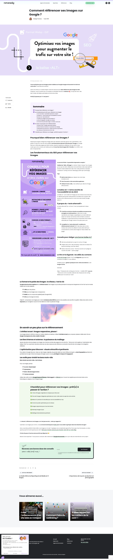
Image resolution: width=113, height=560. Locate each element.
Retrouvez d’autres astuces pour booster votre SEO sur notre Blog (59, 430)
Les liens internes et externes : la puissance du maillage (48, 127)
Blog (71, 3)
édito (55, 424)
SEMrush (58, 377)
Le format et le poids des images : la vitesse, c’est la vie (48, 121)
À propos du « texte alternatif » (43, 117)
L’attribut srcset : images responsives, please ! (46, 125)
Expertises (55, 3)
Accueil (55, 539)
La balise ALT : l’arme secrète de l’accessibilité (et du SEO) (49, 115)
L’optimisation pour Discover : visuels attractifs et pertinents (49, 128)
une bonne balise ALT (83, 237)
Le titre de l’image (62, 257)
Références (64, 3)
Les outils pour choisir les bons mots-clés (45, 130)
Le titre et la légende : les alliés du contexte (46, 120)
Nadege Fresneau (37, 18)
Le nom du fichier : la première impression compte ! (47, 113)
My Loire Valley (84, 542)
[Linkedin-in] (109, 3)
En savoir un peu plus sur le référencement (45, 123)
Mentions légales (61, 554)
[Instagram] (106, 3)
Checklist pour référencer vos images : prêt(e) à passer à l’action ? (51, 132)
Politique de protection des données (50, 554)
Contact (69, 543)
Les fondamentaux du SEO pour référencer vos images (48, 112)
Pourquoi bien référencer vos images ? (44, 110)
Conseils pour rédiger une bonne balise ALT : (46, 118)
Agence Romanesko (45, 3)
